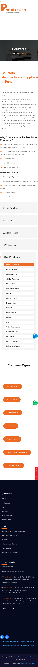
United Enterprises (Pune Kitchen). (25, 657)
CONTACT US (33, 27)
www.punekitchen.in (29, 645)
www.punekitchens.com (11, 645)
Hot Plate (9, 317)
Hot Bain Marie (11, 312)
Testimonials (7, 515)
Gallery (5, 507)
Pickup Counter (12, 399)
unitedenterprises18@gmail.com (13, 572)
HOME (7, 18)
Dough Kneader (11, 303)
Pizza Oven (10, 336)
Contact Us (7, 520)
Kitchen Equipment (12, 265)
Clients (5, 511)
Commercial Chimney (10, 552)
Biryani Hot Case (12, 274)
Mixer (8, 322)
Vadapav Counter (12, 439)
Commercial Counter (13, 465)
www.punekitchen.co (11, 641)
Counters (9, 293)
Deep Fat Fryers (11, 298)
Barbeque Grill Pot (12, 269)
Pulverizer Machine (12, 341)
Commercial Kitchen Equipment (14, 531)
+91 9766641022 (8, 566)
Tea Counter (11, 426)
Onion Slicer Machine (13, 327)
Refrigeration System (13, 346)
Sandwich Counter (12, 413)
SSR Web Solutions (27, 663)
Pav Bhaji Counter (12, 386)
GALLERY (34, 18)
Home (14, 53)
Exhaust (9, 308)
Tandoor (6, 540)
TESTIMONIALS (22, 27)
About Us (6, 503)
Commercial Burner (12, 288)
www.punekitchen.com (28, 641)
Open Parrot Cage (12, 332)
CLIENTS (12, 27)
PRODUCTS (24, 18)
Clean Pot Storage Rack (14, 284)
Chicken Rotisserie (12, 279)
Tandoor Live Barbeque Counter (17, 452)
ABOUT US (14, 18)
